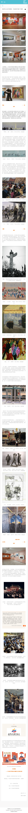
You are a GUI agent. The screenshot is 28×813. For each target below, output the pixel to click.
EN (4, 2)
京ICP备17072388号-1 (14, 811)
